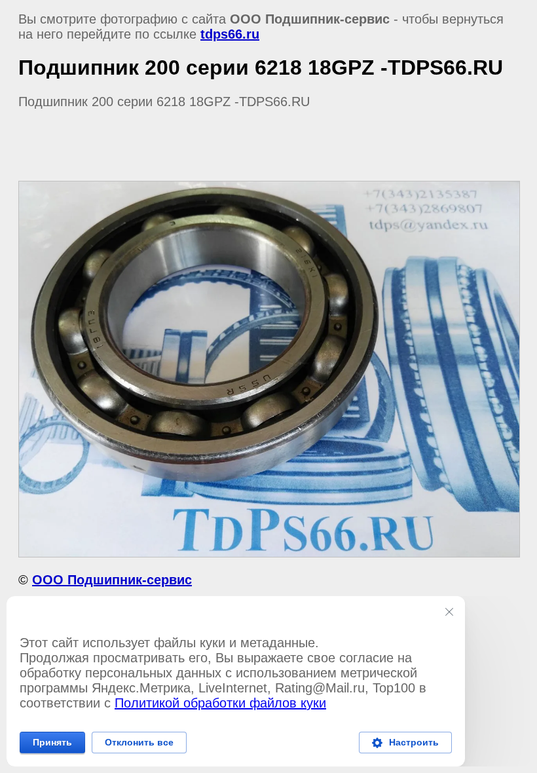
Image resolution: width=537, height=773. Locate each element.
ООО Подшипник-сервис (112, 580)
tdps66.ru (229, 34)
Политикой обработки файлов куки (220, 703)
